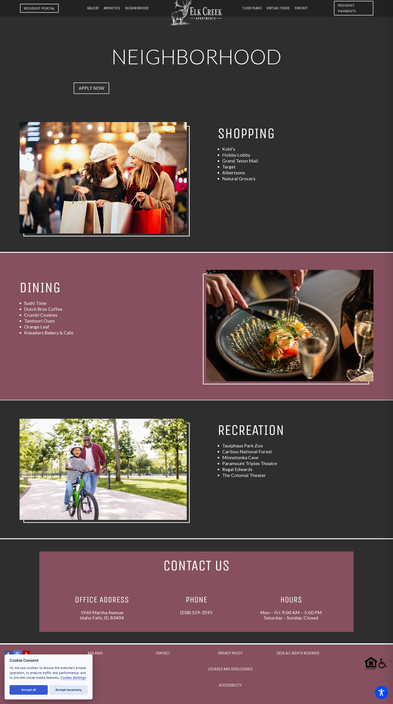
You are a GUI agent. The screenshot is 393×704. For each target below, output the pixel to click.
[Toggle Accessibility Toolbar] (381, 692)
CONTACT (301, 8)
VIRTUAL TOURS (278, 8)
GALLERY (93, 8)
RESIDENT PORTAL (39, 8)
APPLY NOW (91, 88)
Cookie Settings (73, 677)
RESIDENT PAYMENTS (347, 8)
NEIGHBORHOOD (137, 8)
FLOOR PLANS (252, 8)
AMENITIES (112, 8)
